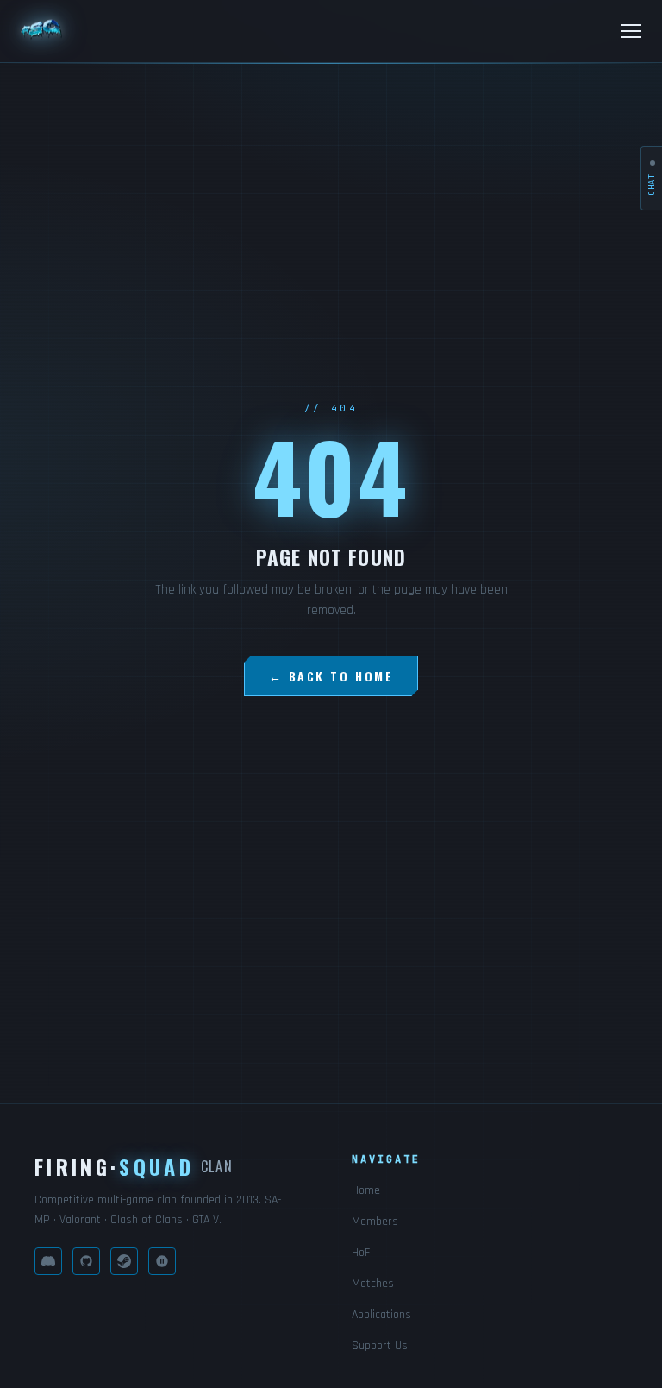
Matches (373, 1283)
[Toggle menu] (631, 31)
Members (375, 1221)
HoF (361, 1252)
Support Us (380, 1345)
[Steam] (124, 1261)
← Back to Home (331, 676)
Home (366, 1190)
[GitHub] (86, 1261)
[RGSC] (162, 1261)
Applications (381, 1314)
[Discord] (48, 1261)
